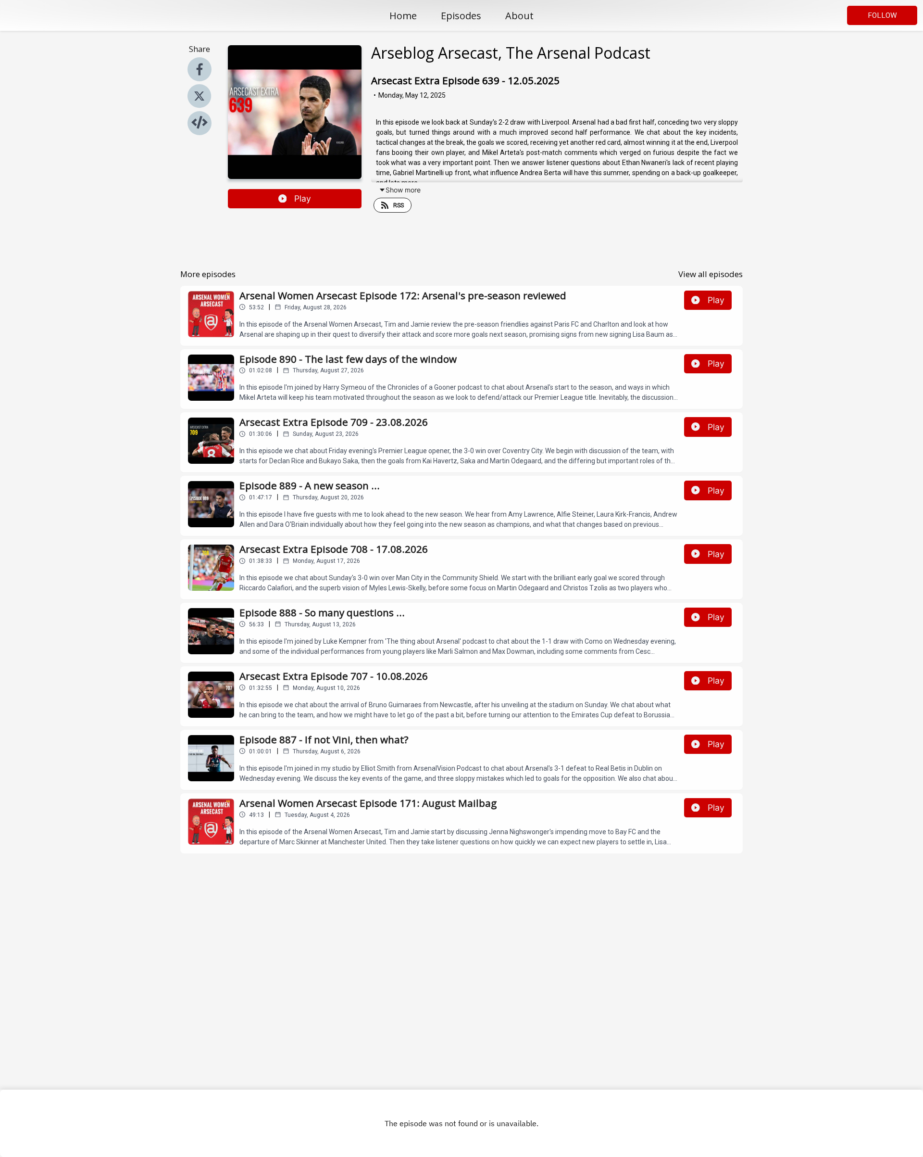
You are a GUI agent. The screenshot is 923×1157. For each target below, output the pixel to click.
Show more (403, 190)
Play (302, 198)
